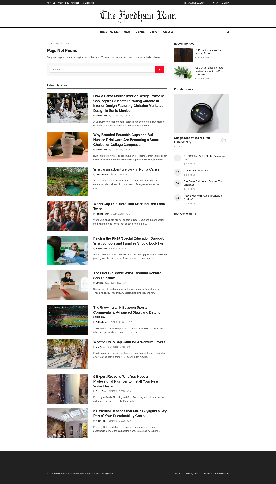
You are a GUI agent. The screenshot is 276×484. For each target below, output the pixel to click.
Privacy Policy (63, 2)
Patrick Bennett (102, 174)
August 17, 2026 (119, 115)
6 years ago (203, 57)
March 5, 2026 (118, 391)
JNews (57, 473)
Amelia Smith (101, 115)
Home (103, 32)
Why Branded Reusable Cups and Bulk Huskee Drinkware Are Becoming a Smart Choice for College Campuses (126, 139)
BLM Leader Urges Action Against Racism (208, 51)
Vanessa (99, 282)
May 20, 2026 (117, 248)
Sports (153, 32)
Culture (114, 32)
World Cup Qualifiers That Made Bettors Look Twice (129, 206)
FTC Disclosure (87, 2)
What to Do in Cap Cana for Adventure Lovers (129, 341)
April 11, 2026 (119, 322)
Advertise (75, 2)
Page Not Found (62, 42)
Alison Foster (101, 391)
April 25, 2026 (114, 282)
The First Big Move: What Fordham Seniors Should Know (127, 275)
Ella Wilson (101, 346)
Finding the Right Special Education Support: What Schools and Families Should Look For (128, 241)
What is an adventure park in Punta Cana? (126, 169)
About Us (51, 2)
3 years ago (203, 78)
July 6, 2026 (118, 174)
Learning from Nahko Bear (196, 170)
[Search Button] (159, 69)
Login (226, 2)
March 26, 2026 (117, 346)
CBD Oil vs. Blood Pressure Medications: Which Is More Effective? (209, 71)
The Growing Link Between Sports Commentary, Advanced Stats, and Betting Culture (127, 312)
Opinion (140, 32)
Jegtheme (108, 473)
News (127, 32)
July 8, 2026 (118, 213)
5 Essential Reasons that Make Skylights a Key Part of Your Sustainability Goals (130, 413)
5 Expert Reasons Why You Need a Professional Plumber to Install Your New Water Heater (125, 381)
